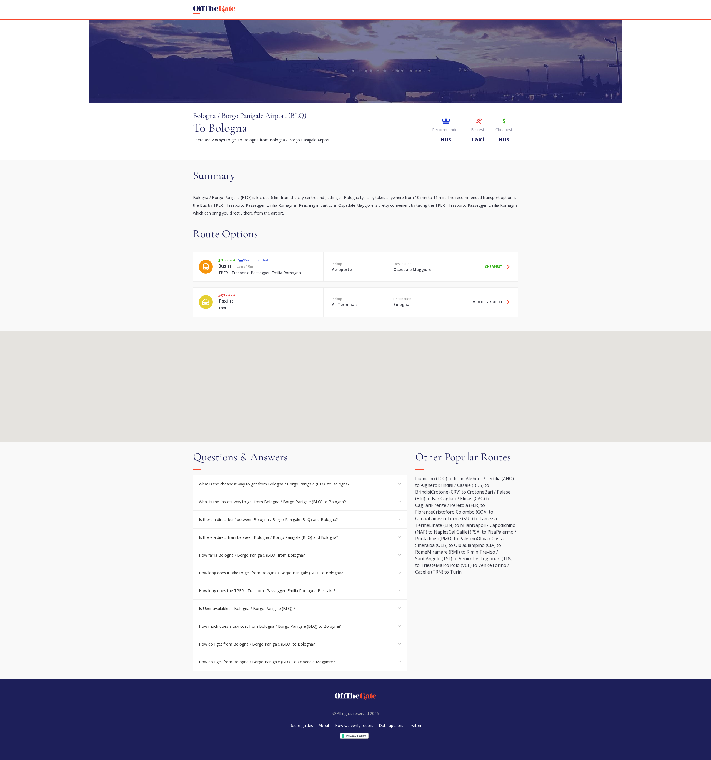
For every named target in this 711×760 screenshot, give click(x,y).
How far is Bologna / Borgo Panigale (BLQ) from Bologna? (252, 555)
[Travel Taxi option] (506, 302)
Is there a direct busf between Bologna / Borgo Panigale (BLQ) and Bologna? (268, 519)
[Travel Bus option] (506, 267)
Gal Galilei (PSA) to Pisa (472, 532)
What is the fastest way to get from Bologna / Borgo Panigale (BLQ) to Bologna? (272, 501)
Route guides (301, 725)
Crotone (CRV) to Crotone (457, 492)
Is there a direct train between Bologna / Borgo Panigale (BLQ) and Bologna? (268, 537)
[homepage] (214, 9)
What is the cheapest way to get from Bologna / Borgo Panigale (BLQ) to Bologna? (274, 484)
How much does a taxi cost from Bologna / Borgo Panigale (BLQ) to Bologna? (270, 626)
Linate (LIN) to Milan (450, 525)
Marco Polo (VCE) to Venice (464, 565)
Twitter (415, 725)
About (324, 725)
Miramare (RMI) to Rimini (453, 552)
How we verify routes (354, 725)
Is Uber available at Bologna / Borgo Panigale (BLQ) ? (247, 608)
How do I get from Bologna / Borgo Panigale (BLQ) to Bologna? (257, 644)
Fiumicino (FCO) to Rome (440, 478)
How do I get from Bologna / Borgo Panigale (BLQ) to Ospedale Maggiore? (267, 661)
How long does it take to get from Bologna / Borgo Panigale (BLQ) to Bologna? (271, 572)
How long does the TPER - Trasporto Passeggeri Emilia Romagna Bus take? (267, 590)
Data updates (391, 725)
